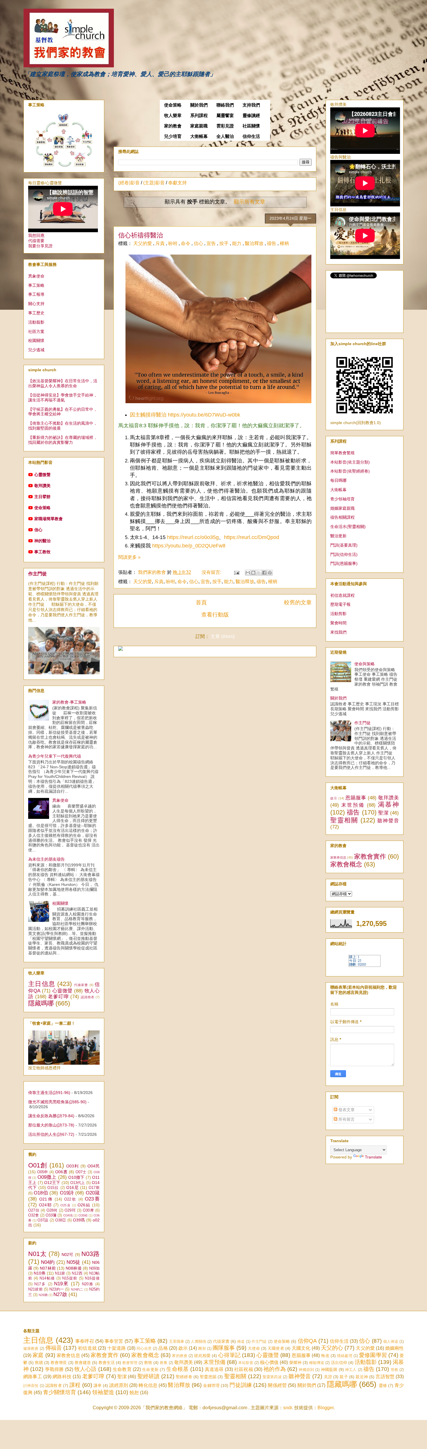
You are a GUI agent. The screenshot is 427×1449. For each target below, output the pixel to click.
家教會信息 (338, 857)
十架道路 (116, 1348)
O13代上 (77, 1183)
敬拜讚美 (42, 485)
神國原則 (306, 1369)
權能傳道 (316, 1362)
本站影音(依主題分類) (350, 462)
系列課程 (199, 115)
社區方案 (36, 331)
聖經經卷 (184, 1376)
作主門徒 (37, 573)
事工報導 (36, 294)
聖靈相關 (344, 820)
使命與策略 (364, 664)
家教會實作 (370, 856)
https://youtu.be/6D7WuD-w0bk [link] (204, 415)
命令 (186, 243)
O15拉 (53, 1188)
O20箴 (93, 1193)
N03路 (90, 1253)
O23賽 (92, 1199)
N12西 (77, 1273)
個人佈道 (391, 1341)
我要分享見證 (40, 246)
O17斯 (94, 1188)
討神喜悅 (31, 1385)
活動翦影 (36, 322)
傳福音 (53, 1348)
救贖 (39, 1362)
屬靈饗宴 (225, 115)
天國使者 (276, 1348)
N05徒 (73, 1262)
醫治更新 (338, 536)
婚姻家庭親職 (342, 508)
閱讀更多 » (129, 557)
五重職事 (176, 1341)
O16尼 (72, 1187)
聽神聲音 (388, 820)
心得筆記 (229, 1355)
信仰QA (307, 1341)
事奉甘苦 (114, 1341)
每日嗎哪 (338, 480)
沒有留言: (212, 572)
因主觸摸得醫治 (148, 415)
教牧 (148, 1362)
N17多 (40, 1284)
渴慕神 (388, 804)
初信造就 (87, 1348)
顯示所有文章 (249, 202)
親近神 (362, 1376)
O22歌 (70, 1199)
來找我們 (338, 632)
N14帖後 (47, 1278)
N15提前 (69, 1278)
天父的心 (332, 1348)
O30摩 (88, 1210)
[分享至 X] (259, 573)
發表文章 (346, 1109)
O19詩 (67, 1193)
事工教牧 (42, 551)
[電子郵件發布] (236, 572)
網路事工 (32, 1376)
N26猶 (43, 1295)
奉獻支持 (177, 182)
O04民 (93, 1166)
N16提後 (92, 1278)
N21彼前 (35, 1289)
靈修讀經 (251, 115)
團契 (202, 1348)
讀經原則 (118, 1385)
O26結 (84, 1205)
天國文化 (301, 1348)
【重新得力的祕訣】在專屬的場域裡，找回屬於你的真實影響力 (62, 440)
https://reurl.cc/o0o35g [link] (193, 537)
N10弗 (39, 1273)
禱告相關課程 (342, 517)
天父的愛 (143, 243)
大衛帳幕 (199, 136)
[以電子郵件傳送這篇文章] (248, 573)
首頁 (201, 602)
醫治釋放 (255, 243)
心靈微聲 (42, 474)
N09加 (94, 1268)
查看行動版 (215, 615)
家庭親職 (199, 126)
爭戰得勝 (54, 1369)
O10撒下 (76, 1177)
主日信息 (41, 983)
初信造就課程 (342, 595)
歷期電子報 (340, 604)
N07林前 (47, 1268)
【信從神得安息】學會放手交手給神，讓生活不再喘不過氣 (62, 397)
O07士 (81, 1172)
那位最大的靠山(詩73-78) (51, 1125)
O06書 (61, 1171)
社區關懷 (251, 126)
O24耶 (45, 1205)
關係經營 (277, 1385)
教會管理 (129, 1362)
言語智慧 (385, 1376)
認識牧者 (87, 997)
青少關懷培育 (59, 1392)
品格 (163, 1348)
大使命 (254, 1348)
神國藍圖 (329, 1369)
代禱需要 (36, 240)
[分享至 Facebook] (264, 573)
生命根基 (177, 1369)
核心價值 (269, 1362)
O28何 (52, 1210)
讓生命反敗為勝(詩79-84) (51, 1115)
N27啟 (60, 1294)
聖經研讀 (148, 1376)
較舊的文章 (298, 602)
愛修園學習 (373, 1355)
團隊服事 (224, 1348)
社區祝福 (243, 1369)
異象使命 (36, 276)
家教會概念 (346, 864)
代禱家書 (81, 985)
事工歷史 (36, 313)
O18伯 (41, 1193)
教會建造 (83, 1362)
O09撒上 (47, 1177)
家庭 (38, 1355)
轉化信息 (148, 1385)
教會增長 (59, 1362)
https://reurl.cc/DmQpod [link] (251, 537)
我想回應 (36, 235)
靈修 (383, 1385)
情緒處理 (344, 1356)
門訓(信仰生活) (344, 554)
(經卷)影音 (129, 182)
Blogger (325, 1407)
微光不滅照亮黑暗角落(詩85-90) (57, 1102)
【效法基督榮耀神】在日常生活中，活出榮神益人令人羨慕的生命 (62, 383)
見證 (328, 1376)
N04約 (48, 1262)
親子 (344, 1376)
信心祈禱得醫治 (140, 235)
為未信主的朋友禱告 (46, 859)
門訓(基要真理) (344, 545)
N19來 (61, 1283)
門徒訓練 (240, 1385)
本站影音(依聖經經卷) (350, 471)
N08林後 (73, 1268)
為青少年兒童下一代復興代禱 (54, 756)
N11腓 (60, 1273)
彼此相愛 (202, 1355)
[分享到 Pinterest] (270, 573)
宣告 (212, 243)
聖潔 (383, 813)
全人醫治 (225, 136)
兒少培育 (173, 136)
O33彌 (51, 1215)
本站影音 (245, 1362)
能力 (237, 243)
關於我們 (199, 105)
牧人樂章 (173, 115)
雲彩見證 (225, 126)
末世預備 (353, 805)
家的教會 (173, 126)
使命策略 (173, 105)
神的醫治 (42, 540)
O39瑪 (79, 1220)
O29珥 (70, 1210)
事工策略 (36, 285)
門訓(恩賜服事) (344, 563)
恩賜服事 (355, 798)
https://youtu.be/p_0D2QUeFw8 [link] (188, 546)
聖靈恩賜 (208, 1376)
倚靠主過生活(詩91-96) (49, 1092)
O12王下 (52, 1182)
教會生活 (106, 1362)
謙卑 (98, 1385)
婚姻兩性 (394, 1348)
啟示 (333, 798)
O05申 (42, 1172)
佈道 (241, 1341)
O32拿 (33, 1215)
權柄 (284, 243)
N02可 (67, 1254)
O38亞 (60, 1220)
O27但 (33, 1210)
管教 (394, 1369)
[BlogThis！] (253, 573)
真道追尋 (214, 1369)
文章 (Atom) (223, 636)
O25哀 (65, 1205)
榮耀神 (295, 1362)
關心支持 (36, 303)
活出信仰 (339, 1362)
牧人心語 (85, 1369)
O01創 (37, 1165)
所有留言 (346, 1119)
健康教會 (30, 1348)
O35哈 (83, 1215)
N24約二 (77, 1289)
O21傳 (46, 1199)
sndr (287, 1407)
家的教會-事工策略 (69, 702)
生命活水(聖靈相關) (348, 526)
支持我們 (251, 105)
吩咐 (173, 243)
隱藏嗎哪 (41, 1003)
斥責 (160, 243)
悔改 (325, 1355)
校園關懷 (36, 340)
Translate (373, 1157)
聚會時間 (338, 623)
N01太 (37, 1253)
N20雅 (88, 1284)
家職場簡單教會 (48, 518)
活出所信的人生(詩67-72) (51, 1134)
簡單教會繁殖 (342, 452)
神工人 (351, 1369)
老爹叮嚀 (58, 996)
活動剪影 (338, 613)
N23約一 (56, 1289)
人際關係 (198, 1341)
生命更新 (150, 1369)
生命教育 (122, 1369)
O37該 (43, 1220)
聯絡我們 (225, 105)
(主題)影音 (154, 182)
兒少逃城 (36, 349)
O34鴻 (68, 1215)
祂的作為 (274, 1369)
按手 (224, 243)
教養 (163, 1362)
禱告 (272, 243)
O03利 (72, 1166)
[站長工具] (365, 965)
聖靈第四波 (272, 1377)
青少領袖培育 (342, 499)
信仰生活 (251, 136)
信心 (199, 243)
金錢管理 (211, 1385)
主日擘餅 (42, 496)
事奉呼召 (84, 1341)
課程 (74, 1385)
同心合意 (144, 1348)
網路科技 (62, 1376)
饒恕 (134, 1392)
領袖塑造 (103, 1392)
